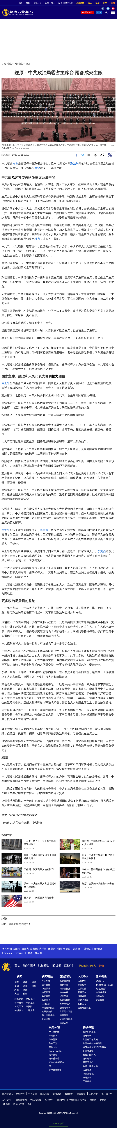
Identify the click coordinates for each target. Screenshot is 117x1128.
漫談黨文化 (88, 1074)
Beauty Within (55, 1051)
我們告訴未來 (89, 1032)
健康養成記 (101, 992)
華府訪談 (46, 1004)
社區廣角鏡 (47, 1011)
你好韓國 (53, 1039)
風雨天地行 (88, 1062)
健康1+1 (100, 981)
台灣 (25, 986)
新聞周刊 (46, 1000)
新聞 (19, 976)
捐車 (105, 3)
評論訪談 (65, 976)
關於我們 (20, 1093)
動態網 (103, 1100)
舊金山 (67, 948)
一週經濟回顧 (48, 1007)
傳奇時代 (87, 1035)
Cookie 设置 (58, 1123)
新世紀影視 (18, 1103)
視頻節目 (44, 965)
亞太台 (76, 948)
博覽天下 (18, 1006)
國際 (16, 982)
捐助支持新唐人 (87, 965)
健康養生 (101, 976)
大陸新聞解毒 (66, 1019)
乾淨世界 (49, 1100)
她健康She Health (104, 985)
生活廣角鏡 (54, 1032)
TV (100, 12)
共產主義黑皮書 (90, 1066)
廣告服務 (81, 1093)
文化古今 (82, 1004)
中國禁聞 (46, 988)
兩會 (15, 163)
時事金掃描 (65, 988)
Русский (18, 953)
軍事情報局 (65, 1004)
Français (7, 953)
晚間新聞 (46, 992)
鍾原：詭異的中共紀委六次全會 (98, 883)
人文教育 (83, 976)
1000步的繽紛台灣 (56, 1064)
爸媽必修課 (83, 1000)
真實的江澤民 (89, 1055)
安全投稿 (69, 1093)
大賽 (28, 3)
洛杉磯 (34, 948)
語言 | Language (65, 3)
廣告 (90, 3)
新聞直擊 (46, 996)
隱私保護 (44, 1093)
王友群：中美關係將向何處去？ (40, 897)
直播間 (68, 965)
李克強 (44, 530)
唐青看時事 (65, 1007)
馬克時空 (64, 1015)
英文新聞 (80, 3)
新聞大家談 (65, 981)
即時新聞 (18, 1002)
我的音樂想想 (55, 1070)
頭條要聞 (18, 999)
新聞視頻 (47, 976)
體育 (34, 986)
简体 (53, 3)
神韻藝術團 (21, 1100)
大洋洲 (42, 948)
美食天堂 (53, 1043)
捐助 (97, 3)
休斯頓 (51, 948)
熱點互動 (64, 985)
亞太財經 (46, 1019)
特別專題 (88, 1027)
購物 (113, 3)
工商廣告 (87, 1081)
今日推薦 (30, 1002)
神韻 (20, 3)
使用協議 (57, 1093)
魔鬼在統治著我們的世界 (94, 1047)
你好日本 (53, 1035)
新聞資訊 (29, 965)
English (98, 948)
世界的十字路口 (67, 1011)
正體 (47, 3)
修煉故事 (87, 1077)
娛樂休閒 (54, 1027)
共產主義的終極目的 (92, 1043)
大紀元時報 (35, 1100)
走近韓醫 (100, 1000)
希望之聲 (61, 1100)
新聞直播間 (87, 12)
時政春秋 (64, 992)
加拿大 (25, 948)
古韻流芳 (82, 988)
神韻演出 (18, 1010)
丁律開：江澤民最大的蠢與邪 (39, 869)
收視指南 (32, 1093)
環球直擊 (46, 985)
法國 (59, 948)
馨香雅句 (82, 992)
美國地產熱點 (84, 1007)
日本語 (28, 953)
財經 (25, 990)
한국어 (38, 953)
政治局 (74, 163)
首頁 (4, 63)
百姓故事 (87, 1070)
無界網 (6, 1103)
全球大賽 (30, 1010)
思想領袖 (64, 996)
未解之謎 (82, 981)
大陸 (16, 993)
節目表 (56, 965)
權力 (37, 238)
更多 (30, 1103)
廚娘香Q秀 (54, 1058)
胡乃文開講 (101, 988)
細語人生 (64, 1023)
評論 (10, 63)
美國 (16, 986)
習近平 (6, 383)
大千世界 (53, 1055)
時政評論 (19, 63)
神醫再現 (100, 996)
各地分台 (37, 3)
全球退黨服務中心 (77, 1100)
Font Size (102, 155)
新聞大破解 (65, 1000)
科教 (25, 993)
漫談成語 (82, 996)
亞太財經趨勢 (48, 1015)
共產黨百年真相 (90, 1039)
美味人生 (53, 1047)
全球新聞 (46, 981)
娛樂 (34, 982)
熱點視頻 (30, 999)
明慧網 (93, 1100)
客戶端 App (106, 1093)
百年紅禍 (87, 1058)
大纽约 (16, 948)
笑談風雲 (82, 985)
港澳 (25, 982)
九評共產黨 (88, 1051)
